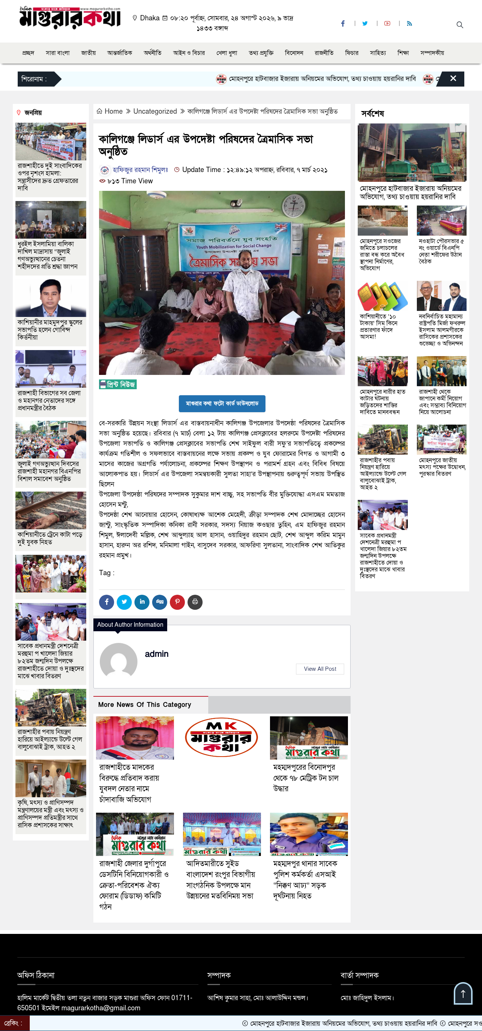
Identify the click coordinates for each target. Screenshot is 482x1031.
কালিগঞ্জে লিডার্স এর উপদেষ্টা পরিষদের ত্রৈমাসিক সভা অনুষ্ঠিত (263, 111)
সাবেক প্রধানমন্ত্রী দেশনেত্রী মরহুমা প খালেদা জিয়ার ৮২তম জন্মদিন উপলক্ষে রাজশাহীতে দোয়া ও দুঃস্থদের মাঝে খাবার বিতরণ (51, 661)
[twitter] (366, 24)
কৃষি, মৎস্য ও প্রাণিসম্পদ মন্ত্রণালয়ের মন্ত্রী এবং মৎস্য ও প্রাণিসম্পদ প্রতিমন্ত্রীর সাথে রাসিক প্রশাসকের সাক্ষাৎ (51, 814)
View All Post (320, 669)
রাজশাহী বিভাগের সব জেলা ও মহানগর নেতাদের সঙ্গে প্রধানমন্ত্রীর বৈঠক (49, 401)
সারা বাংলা (58, 53)
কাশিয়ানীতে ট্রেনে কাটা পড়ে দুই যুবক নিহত (50, 538)
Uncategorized (155, 111)
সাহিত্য (378, 53)
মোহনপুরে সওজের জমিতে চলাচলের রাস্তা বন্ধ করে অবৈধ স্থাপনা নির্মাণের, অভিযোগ (382, 255)
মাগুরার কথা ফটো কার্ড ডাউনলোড (222, 403)
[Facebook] (106, 602)
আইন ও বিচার (189, 53)
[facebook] (343, 24)
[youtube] (388, 24)
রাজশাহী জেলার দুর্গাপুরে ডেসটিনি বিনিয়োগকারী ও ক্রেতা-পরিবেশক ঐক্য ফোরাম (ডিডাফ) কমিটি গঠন (134, 885)
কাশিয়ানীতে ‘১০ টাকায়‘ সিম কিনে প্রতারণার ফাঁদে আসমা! (378, 326)
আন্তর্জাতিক (119, 53)
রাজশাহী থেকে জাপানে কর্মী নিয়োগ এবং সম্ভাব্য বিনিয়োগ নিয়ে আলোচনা (442, 402)
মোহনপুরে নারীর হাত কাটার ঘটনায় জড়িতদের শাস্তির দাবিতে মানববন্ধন (383, 402)
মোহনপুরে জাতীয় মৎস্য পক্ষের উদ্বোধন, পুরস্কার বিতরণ (442, 467)
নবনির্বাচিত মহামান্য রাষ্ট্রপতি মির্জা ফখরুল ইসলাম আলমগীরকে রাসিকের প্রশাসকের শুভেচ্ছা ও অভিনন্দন (442, 330)
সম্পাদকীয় (432, 53)
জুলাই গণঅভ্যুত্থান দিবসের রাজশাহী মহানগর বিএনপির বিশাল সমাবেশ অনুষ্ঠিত (49, 471)
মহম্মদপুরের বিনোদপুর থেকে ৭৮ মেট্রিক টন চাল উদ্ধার (306, 778)
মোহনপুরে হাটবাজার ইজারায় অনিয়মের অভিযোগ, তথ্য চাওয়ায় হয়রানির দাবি (282, 79)
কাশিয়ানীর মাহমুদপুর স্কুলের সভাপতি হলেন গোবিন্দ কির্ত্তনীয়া (50, 330)
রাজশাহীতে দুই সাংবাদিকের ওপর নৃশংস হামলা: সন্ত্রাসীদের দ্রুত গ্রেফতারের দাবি (50, 177)
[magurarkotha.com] (69, 17)
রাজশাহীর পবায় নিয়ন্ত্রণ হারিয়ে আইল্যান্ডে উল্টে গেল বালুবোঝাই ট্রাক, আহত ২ (50, 739)
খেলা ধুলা (227, 53)
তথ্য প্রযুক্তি (261, 53)
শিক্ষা (403, 53)
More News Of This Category (145, 705)
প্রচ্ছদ (28, 53)
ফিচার (351, 53)
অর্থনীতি (153, 53)
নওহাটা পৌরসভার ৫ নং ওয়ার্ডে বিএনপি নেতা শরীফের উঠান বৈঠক (441, 251)
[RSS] (410, 24)
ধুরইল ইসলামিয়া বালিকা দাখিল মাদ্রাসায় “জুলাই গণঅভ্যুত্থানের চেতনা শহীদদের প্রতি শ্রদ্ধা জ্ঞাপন (48, 255)
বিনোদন (294, 53)
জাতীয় (88, 53)
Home (114, 111)
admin (157, 654)
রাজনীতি (324, 53)
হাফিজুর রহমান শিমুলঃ (139, 170)
